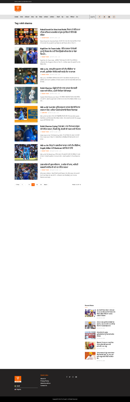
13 (37, 184)
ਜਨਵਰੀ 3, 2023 (54, 56)
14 (40, 184)
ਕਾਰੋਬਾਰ (46, 17)
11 (29, 184)
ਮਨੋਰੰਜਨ (52, 17)
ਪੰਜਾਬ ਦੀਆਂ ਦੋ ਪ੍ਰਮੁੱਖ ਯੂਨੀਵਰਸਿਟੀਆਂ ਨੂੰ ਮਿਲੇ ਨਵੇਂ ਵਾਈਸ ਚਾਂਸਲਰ (105, 334)
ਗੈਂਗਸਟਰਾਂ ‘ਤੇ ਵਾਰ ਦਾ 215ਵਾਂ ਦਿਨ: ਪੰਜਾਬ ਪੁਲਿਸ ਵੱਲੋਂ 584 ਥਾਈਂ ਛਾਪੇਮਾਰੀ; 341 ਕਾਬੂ (105, 344)
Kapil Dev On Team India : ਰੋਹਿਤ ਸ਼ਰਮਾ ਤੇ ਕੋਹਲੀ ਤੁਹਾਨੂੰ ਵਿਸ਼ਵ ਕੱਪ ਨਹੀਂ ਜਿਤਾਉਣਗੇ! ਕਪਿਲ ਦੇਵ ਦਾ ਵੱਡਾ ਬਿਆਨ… (58, 51)
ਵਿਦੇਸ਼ (40, 17)
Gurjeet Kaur (45, 37)
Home (16, 17)
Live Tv (93, 17)
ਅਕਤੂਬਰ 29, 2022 (54, 170)
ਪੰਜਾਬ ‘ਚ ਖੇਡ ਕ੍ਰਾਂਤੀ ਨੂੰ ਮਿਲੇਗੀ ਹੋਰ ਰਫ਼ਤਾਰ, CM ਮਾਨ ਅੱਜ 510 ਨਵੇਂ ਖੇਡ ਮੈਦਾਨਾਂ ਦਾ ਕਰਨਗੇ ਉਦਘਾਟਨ (106, 324)
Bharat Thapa (45, 56)
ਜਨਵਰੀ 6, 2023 (54, 37)
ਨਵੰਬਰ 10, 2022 (54, 131)
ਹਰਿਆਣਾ (27, 17)
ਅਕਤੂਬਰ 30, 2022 (54, 151)
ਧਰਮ (67, 17)
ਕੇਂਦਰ (32, 17)
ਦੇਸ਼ (36, 17)
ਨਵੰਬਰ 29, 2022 (52, 112)
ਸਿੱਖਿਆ (72, 17)
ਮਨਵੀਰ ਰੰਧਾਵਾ (44, 112)
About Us (43, 378)
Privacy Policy (45, 381)
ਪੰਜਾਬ (21, 17)
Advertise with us (45, 383)
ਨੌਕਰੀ (58, 17)
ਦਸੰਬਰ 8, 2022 (54, 93)
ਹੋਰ (77, 17)
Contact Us (44, 385)
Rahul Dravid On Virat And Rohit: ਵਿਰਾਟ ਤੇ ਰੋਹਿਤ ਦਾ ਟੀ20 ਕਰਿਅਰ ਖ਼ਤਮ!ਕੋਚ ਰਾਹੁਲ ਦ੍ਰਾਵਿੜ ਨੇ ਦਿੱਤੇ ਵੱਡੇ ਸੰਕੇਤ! (60, 32)
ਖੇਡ (62, 17)
